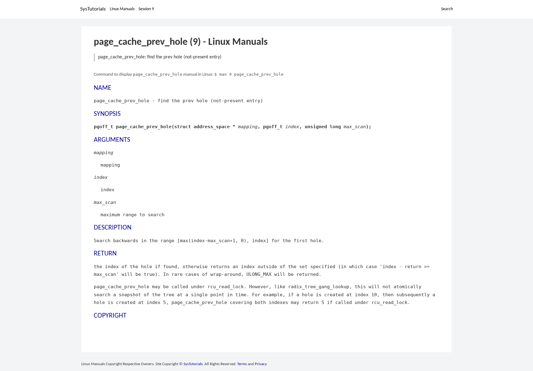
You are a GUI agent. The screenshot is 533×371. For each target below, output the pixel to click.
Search (447, 9)
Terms (242, 364)
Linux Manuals (122, 9)
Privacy (261, 364)
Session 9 (146, 9)
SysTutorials (93, 9)
